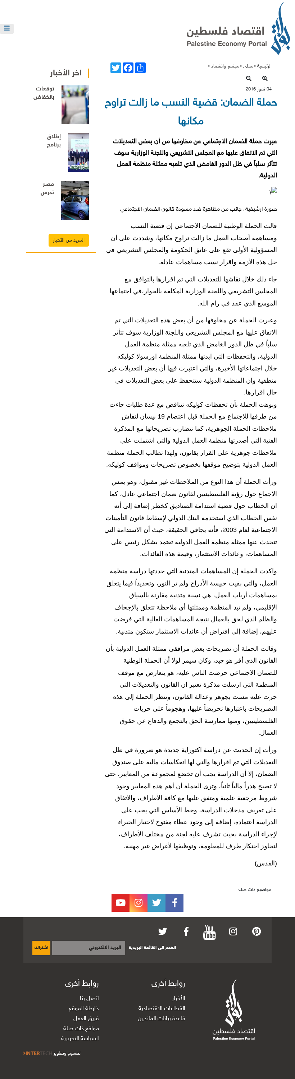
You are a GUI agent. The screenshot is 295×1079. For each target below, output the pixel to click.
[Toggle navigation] (7, 29)
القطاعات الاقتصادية (162, 1008)
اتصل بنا (89, 998)
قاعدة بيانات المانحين (161, 1018)
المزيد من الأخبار (69, 240)
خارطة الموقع (84, 1008)
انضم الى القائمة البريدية (152, 948)
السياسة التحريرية (80, 1039)
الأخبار (178, 998)
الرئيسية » (263, 66)
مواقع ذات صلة (81, 1029)
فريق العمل (86, 1018)
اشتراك (41, 948)
